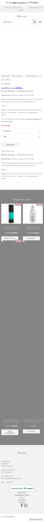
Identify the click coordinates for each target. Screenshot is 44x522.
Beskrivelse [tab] (10, 145)
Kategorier (7, 131)
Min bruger (22, 492)
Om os (22, 497)
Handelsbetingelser (22, 495)
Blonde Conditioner (33, 119)
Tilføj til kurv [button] (9, 238)
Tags (5, 136)
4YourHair (10, 516)
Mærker (22, 502)
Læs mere (31, 238)
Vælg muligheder (10, 432)
